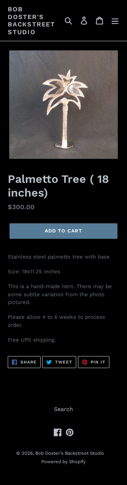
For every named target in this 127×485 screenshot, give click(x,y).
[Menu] (115, 21)
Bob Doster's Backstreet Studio (31, 20)
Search (63, 409)
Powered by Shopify (63, 461)
